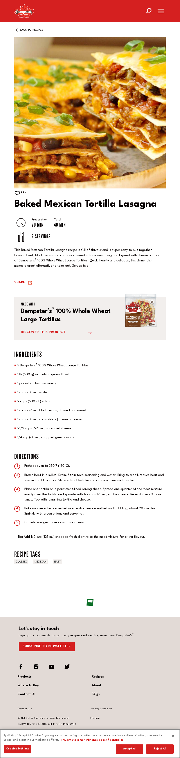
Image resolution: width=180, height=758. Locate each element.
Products (25, 676)
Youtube (51, 667)
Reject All (160, 748)
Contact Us (26, 694)
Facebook (21, 667)
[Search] (149, 10)
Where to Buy (28, 685)
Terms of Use (25, 709)
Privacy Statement (101, 709)
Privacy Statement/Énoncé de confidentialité (92, 740)
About (96, 685)
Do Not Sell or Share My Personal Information (43, 718)
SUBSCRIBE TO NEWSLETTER (47, 646)
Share (19, 282)
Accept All (129, 748)
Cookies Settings (17, 748)
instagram (36, 667)
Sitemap (95, 718)
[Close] (173, 736)
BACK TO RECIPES (31, 29)
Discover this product (43, 332)
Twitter (67, 667)
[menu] (161, 12)
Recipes (98, 676)
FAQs (96, 694)
